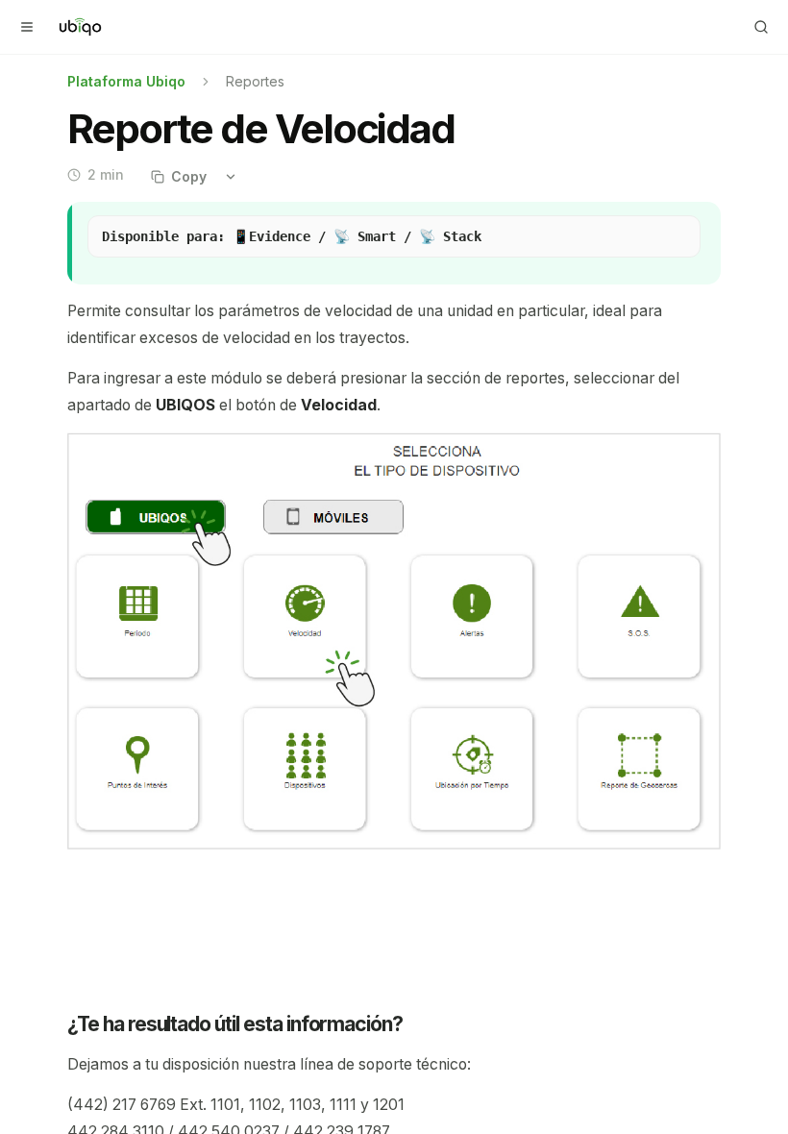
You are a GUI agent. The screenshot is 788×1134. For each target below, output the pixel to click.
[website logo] (80, 27)
